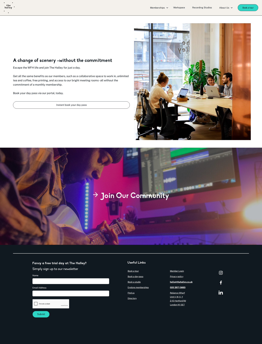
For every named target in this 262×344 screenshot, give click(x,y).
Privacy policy (176, 276)
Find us (131, 293)
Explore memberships (138, 287)
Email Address (39, 287)
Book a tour (248, 7)
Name (35, 275)
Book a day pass (135, 276)
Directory (132, 298)
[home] (9, 7)
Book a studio (134, 282)
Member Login (177, 271)
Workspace (179, 7)
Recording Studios (202, 7)
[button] (159, 8)
